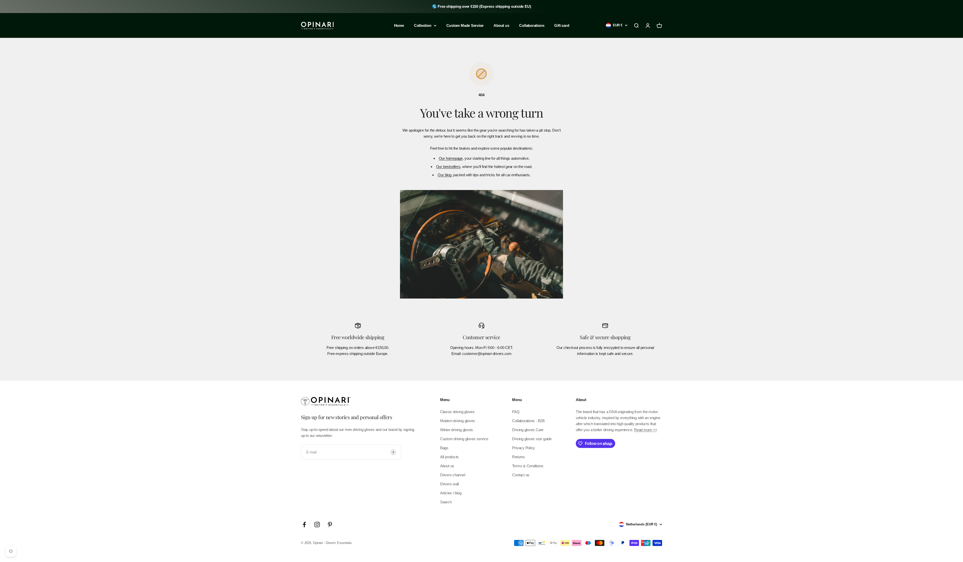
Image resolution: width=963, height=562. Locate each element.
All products (449, 457)
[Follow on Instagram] (317, 524)
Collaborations (531, 25)
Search (446, 502)
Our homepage (451, 158)
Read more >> (645, 430)
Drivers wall (449, 484)
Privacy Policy (523, 448)
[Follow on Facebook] (304, 524)
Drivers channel (452, 475)
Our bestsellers (448, 166)
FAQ (515, 412)
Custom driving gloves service (464, 439)
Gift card (561, 25)
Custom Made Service (465, 25)
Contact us (520, 475)
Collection (422, 25)
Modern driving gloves (457, 421)
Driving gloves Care (527, 430)
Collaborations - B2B (528, 421)
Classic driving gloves (457, 412)
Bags (444, 448)
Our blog (444, 175)
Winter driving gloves (456, 430)
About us (501, 25)
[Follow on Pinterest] (330, 524)
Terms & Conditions (527, 466)
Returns (518, 457)
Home (399, 25)
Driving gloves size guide (531, 439)
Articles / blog (450, 493)
